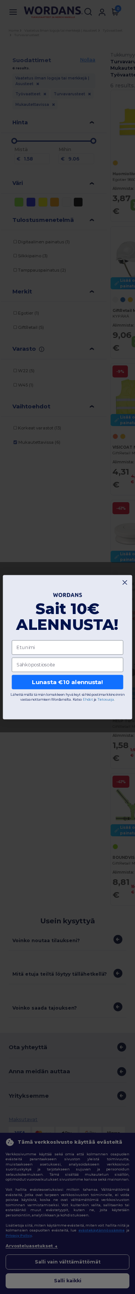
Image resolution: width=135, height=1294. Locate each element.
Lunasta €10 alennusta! (67, 681)
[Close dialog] (125, 582)
